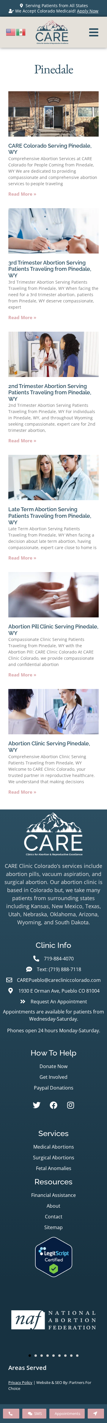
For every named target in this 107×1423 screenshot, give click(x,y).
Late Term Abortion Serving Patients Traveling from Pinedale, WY (49, 515)
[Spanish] (21, 31)
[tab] (53, 1368)
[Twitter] (36, 1105)
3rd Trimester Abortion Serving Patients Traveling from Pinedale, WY (49, 269)
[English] (11, 31)
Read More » (22, 194)
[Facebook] (53, 1105)
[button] (30, 1355)
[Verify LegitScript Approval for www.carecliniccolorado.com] (53, 1275)
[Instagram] (70, 1105)
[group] (53, 1321)
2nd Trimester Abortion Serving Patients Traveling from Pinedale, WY (49, 392)
